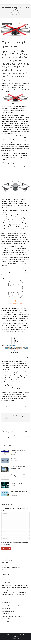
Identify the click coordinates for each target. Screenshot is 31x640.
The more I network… (16, 483)
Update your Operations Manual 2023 (19, 587)
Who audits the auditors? (7, 611)
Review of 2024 (5, 621)
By (22, 406)
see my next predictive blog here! (14, 75)
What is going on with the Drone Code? (19, 492)
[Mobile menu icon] (28, 2)
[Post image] (5, 452)
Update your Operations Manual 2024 (17, 585)
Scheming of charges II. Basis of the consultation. (13, 616)
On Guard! (13, 458)
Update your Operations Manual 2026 (10, 605)
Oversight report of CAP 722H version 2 (19, 476)
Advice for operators (7, 24)
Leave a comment (19, 408)
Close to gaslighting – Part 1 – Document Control (19, 467)
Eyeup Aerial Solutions (15, 634)
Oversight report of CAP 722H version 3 (19, 451)
